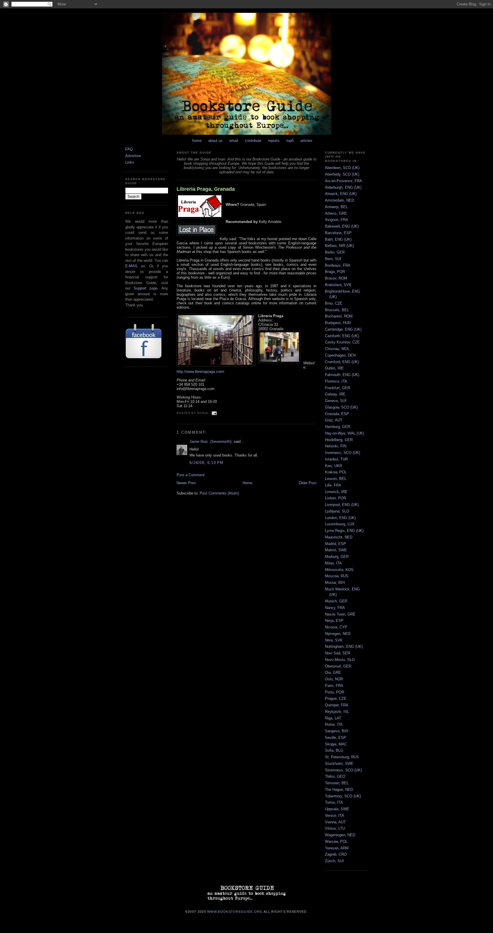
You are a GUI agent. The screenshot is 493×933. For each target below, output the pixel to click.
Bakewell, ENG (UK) (342, 226)
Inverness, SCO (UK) (342, 453)
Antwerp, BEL (336, 207)
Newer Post (186, 483)
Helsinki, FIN (335, 446)
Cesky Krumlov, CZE (342, 342)
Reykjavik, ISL (337, 711)
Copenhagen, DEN (340, 355)
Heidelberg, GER (339, 440)
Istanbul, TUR (336, 459)
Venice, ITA (334, 815)
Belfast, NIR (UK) (339, 246)
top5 (290, 140)
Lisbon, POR (335, 498)
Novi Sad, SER (337, 653)
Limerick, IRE (336, 492)
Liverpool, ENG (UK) (342, 504)
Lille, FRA (333, 485)
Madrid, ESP (335, 544)
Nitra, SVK (334, 640)
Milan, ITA (333, 563)
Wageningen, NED (340, 835)
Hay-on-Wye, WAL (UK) (344, 433)
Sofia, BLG (334, 750)
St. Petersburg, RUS (342, 757)
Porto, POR (334, 692)
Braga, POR (335, 272)
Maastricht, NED (338, 537)
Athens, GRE (336, 213)
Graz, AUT (333, 420)
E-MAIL (131, 266)
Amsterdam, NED (339, 200)
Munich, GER (336, 601)
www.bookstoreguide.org (235, 911)
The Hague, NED (339, 789)
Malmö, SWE (336, 550)
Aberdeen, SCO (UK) (342, 168)
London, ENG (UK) (340, 518)
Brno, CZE (333, 303)
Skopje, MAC (336, 744)
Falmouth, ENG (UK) (342, 375)
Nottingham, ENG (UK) (344, 646)
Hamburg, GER (337, 427)
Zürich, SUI (334, 861)
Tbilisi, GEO (335, 776)
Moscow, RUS (336, 576)
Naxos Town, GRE (340, 614)
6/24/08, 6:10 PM (206, 463)
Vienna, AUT (335, 822)
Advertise (133, 156)
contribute (253, 140)
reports (274, 140)
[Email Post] (213, 413)
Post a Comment (191, 475)
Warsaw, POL (336, 841)
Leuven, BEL (335, 478)
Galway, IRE (335, 394)
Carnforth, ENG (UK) (342, 336)
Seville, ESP (335, 737)
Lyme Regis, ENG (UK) (344, 530)
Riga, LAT (333, 718)
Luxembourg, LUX (340, 524)
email (233, 140)
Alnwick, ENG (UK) (341, 194)
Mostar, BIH (335, 582)
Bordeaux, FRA (337, 265)
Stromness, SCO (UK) (343, 770)
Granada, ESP (337, 414)
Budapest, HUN (338, 323)
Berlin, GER (335, 252)
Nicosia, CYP (336, 627)
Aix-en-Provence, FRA (343, 181)
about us (215, 140)
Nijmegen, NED (337, 634)
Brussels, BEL (337, 310)
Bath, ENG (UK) (338, 239)
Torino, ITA (334, 802)
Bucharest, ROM (339, 316)
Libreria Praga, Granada (206, 189)
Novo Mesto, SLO (340, 659)
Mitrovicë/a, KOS (339, 570)
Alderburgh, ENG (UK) (343, 187)
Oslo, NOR (334, 679)
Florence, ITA (336, 381)
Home (247, 483)
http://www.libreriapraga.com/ (200, 371)
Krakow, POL (336, 472)
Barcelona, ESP (338, 233)
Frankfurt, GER (337, 388)
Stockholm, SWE (339, 763)
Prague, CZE (335, 698)
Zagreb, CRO (336, 854)
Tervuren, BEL (337, 783)
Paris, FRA (334, 685)
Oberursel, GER (338, 666)
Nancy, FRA (335, 608)
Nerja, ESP (334, 620)
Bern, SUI (333, 259)
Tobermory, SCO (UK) (343, 796)
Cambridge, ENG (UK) (343, 329)
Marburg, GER (337, 556)
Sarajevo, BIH (336, 731)
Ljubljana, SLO (337, 511)
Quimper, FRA (336, 705)
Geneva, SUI (335, 401)
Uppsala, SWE (337, 809)
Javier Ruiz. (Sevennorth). (211, 441)
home (196, 140)
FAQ (129, 149)
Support (140, 288)
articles (306, 140)
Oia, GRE (333, 672)
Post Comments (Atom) (219, 493)
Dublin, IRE (334, 368)
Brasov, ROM (336, 278)
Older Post (307, 483)
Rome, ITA (334, 724)
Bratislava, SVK (338, 285)
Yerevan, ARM (337, 848)
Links (129, 162)
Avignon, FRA (336, 220)
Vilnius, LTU (335, 828)
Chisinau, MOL (337, 349)
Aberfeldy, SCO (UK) (342, 174)
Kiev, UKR (333, 466)
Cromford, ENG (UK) (342, 362)
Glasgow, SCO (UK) (341, 407)
